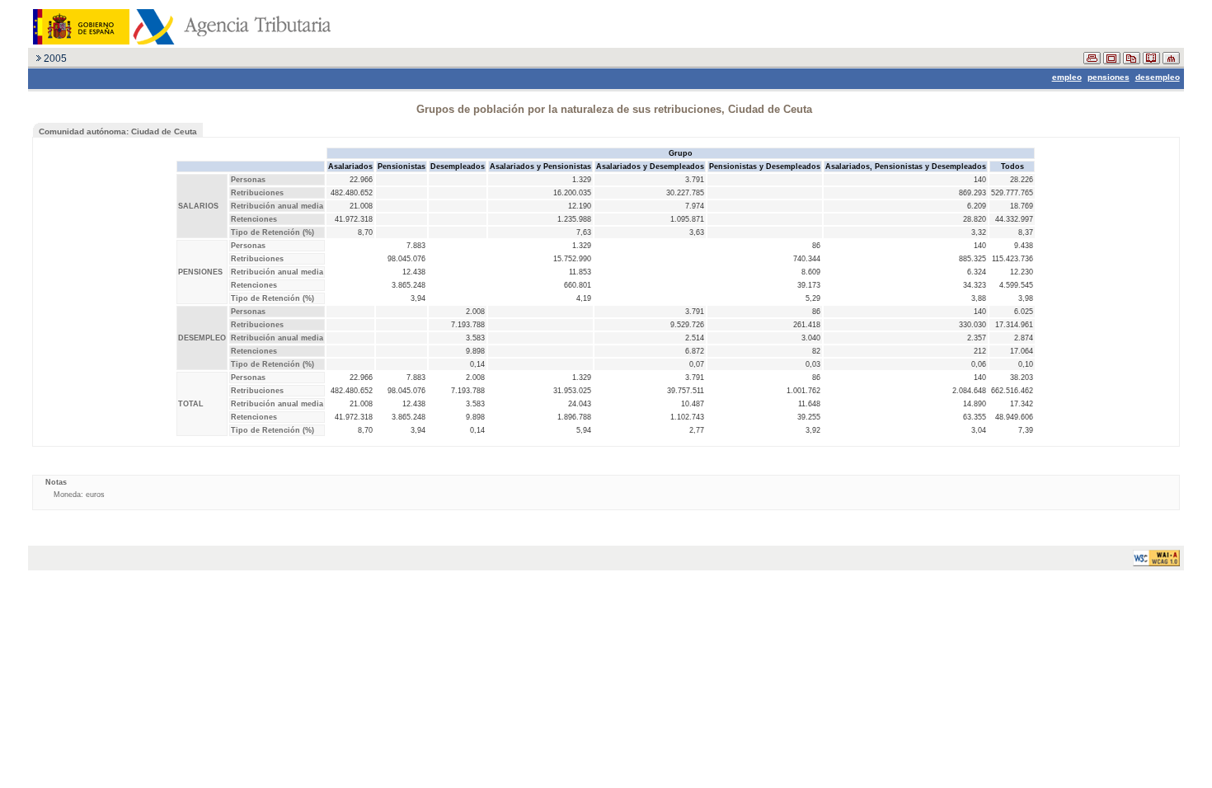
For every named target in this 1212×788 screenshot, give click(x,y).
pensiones (1109, 77)
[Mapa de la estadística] (1171, 61)
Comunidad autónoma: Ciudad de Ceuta (118, 131)
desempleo (1157, 77)
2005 (55, 58)
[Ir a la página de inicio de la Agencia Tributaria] (180, 41)
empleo (1067, 77)
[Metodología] (1151, 61)
